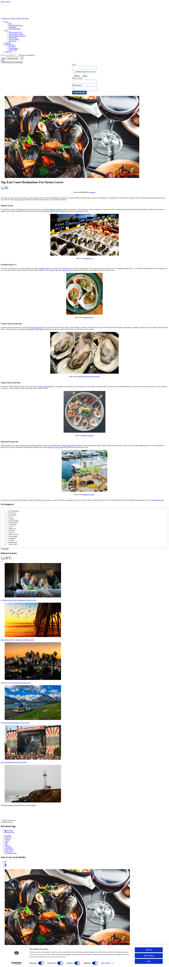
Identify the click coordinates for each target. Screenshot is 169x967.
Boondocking (13, 542)
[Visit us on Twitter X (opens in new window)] (5, 867)
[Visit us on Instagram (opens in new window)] (5, 861)
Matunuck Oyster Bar (69, 445)
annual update (13, 536)
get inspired (12, 538)
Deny (149, 961)
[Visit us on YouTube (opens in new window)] (5, 865)
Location (11, 540)
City (73, 64)
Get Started (5, 549)
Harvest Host (13, 544)
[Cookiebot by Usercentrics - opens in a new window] (16, 963)
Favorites (11, 519)
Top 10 (11, 526)
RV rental (21, 199)
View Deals (25, 18)
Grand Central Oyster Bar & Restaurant (88, 376)
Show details (105, 963)
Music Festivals (13, 534)
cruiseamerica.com (158, 500)
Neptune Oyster (88, 258)
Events (11, 517)
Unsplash (92, 192)
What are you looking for (27, 55)
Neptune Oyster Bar (56, 209)
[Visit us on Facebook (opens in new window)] (5, 863)
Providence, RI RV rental (55, 447)
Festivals (11, 532)
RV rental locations (65, 270)
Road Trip (12, 530)
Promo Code (77, 78)
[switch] (60, 963)
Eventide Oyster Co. (45, 268)
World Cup (12, 528)
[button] (9, 22)
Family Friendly (13, 521)
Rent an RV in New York (34, 329)
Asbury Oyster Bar (88, 435)
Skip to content (5, 1)
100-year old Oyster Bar (35, 327)
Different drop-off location (85, 72)
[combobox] (84, 68)
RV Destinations (14, 511)
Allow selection (149, 955)
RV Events (12, 513)
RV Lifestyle (13, 515)
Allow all (149, 950)
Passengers (77, 85)
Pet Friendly (12, 525)
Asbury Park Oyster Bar (46, 386)
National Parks (13, 523)
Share (5, 187)
